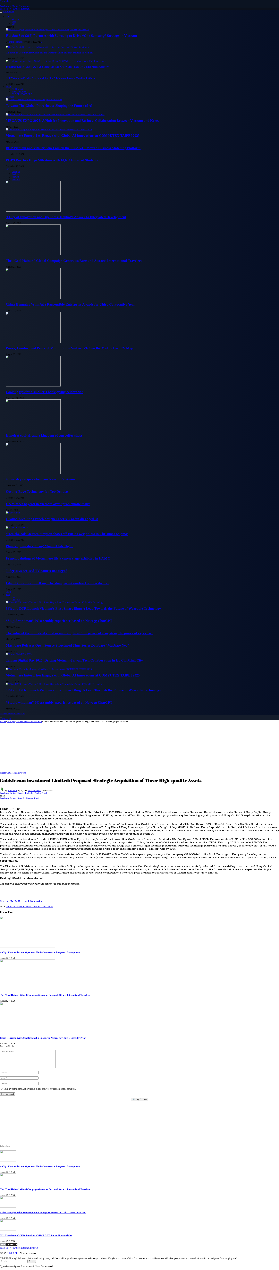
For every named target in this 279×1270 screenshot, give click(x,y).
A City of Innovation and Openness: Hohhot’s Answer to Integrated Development (66, 217)
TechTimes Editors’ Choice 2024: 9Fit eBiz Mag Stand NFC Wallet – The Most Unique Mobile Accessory (57, 67)
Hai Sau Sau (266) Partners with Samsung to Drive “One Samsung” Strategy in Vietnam (71, 35)
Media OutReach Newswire (13, 773)
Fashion (15, 177)
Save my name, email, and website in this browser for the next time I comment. (39, 1089)
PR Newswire (18, 89)
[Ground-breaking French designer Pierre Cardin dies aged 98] (13, 512)
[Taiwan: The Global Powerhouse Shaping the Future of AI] (34, 99)
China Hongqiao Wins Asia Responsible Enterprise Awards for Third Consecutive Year (70, 304)
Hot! (8, 16)
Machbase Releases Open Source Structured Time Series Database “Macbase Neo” (67, 645)
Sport (8, 592)
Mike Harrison (16, 42)
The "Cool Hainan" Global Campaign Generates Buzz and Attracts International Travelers (74, 261)
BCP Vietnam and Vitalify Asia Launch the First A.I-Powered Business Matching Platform (50, 78)
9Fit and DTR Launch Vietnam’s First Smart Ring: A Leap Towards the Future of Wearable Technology (83, 608)
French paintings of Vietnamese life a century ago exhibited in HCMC (58, 558)
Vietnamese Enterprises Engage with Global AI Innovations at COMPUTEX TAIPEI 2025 (73, 135)
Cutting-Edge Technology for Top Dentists (37, 491)
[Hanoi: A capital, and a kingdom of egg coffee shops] (33, 429)
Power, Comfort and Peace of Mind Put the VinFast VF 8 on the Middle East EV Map (69, 348)
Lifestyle (16, 171)
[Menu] (1, 12)
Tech (8, 594)
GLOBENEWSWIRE (22, 94)
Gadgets (15, 597)
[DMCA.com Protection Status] (9, 1245)
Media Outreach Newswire (12, 713)
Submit (32, 1261)
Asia (14, 21)
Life (8, 169)
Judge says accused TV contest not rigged (36, 571)
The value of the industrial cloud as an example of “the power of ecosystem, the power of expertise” (79, 633)
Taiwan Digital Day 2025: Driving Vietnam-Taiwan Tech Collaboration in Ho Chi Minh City (74, 660)
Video (14, 24)
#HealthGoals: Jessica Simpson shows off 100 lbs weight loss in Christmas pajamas (67, 534)
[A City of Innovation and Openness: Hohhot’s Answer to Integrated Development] (33, 211)
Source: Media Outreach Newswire (21, 901)
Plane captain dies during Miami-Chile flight (39, 546)
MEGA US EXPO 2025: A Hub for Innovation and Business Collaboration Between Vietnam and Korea (83, 120)
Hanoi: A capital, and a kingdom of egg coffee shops (44, 435)
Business (10, 97)
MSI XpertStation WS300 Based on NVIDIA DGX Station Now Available (36, 1235)
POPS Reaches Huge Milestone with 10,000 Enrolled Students (52, 160)
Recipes (15, 174)
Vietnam (15, 19)
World (8, 86)
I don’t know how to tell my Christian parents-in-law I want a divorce (57, 583)
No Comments (34, 790)
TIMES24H (13, 1253)
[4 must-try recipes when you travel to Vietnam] (33, 473)
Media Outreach (19, 91)
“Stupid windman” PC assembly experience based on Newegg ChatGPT (59, 621)
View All (16, 179)
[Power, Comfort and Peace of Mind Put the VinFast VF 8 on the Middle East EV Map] (33, 342)
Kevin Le (12, 790)
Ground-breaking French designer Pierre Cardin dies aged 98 (52, 519)
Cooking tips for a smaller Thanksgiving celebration (44, 392)
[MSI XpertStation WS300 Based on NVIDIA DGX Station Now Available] (8, 1229)
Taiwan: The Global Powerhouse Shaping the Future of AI (49, 106)
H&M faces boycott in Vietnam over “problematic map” (48, 504)
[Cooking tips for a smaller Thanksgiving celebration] (33, 385)
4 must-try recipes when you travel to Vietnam (40, 479)
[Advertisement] (139, 748)
